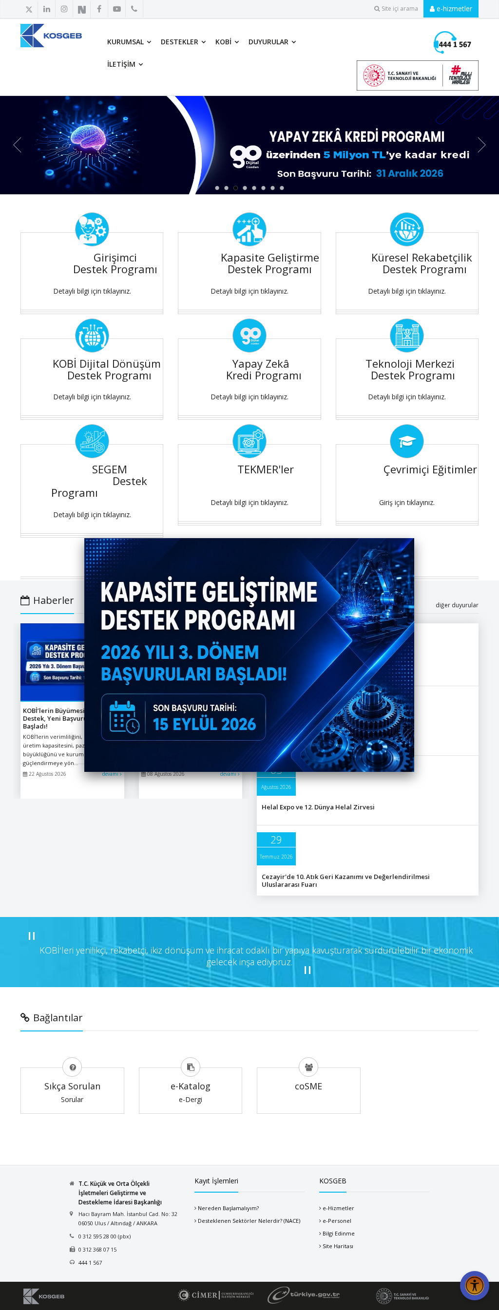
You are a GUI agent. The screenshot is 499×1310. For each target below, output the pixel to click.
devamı (111, 773)
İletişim (121, 64)
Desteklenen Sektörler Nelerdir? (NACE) (249, 1220)
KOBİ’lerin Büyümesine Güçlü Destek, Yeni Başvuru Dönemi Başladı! (68, 718)
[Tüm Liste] (131, 9)
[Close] (414, 538)
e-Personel (337, 1220)
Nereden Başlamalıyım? (228, 1208)
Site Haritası (338, 1246)
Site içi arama (400, 8)
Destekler (179, 41)
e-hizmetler (453, 8)
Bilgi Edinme (339, 1233)
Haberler (53, 600)
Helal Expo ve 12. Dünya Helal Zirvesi (318, 807)
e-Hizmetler (338, 1208)
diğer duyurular (457, 605)
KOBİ (223, 41)
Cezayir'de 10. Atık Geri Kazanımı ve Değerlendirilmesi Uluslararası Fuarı (346, 880)
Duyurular (268, 41)
